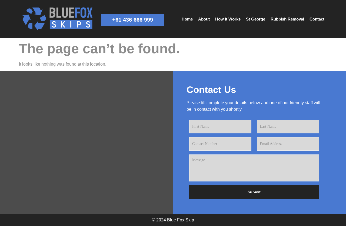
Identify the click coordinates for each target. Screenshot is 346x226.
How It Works (228, 19)
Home (187, 19)
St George (255, 19)
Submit (254, 192)
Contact (317, 19)
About (204, 19)
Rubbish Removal (287, 19)
